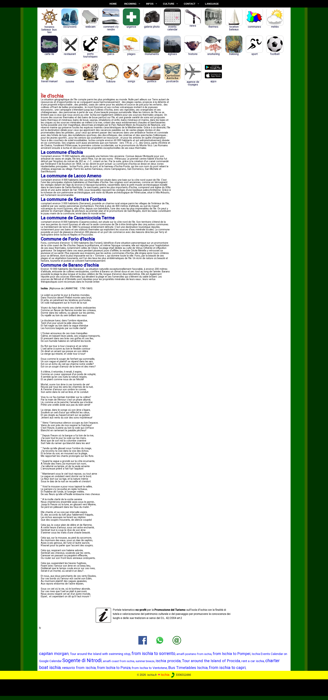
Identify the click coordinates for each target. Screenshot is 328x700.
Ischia (165, 674)
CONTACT (189, 3)
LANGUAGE (212, 3)
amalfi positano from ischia (193, 654)
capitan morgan (54, 653)
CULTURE (168, 3)
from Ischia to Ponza (114, 668)
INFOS (149, 3)
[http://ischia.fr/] (177, 640)
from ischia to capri (227, 667)
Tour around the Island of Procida (211, 661)
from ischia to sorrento (153, 653)
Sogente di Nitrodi (82, 660)
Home (113, 3)
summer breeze (144, 661)
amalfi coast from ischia (118, 661)
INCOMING (130, 3)
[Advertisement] (161, 687)
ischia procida (168, 661)
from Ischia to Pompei (231, 654)
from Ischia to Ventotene (149, 668)
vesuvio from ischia (79, 667)
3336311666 (183, 674)
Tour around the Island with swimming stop (100, 654)
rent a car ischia (252, 661)
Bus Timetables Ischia (188, 667)
